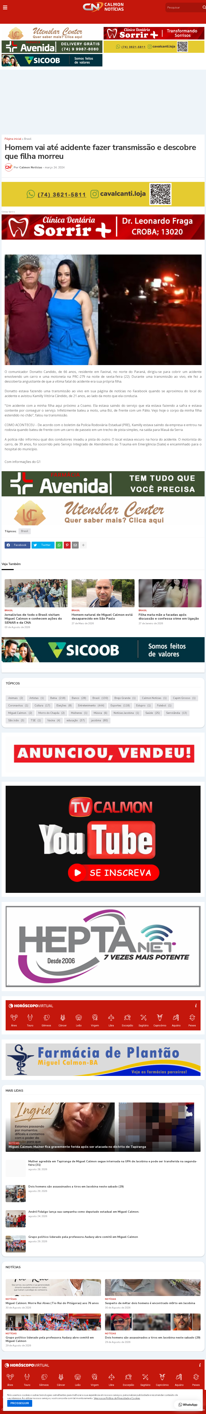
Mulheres (79, 713)
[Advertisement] (103, 101)
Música (100, 713)
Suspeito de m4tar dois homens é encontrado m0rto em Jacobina (150, 1303)
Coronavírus (18, 705)
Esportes (120, 705)
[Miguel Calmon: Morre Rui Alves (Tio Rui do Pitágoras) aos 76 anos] (53, 1287)
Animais (15, 698)
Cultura (42, 705)
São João (16, 720)
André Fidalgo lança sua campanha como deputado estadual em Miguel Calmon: (83, 1212)
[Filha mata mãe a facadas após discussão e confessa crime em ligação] (170, 593)
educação (76, 720)
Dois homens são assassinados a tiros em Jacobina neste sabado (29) (76, 1186)
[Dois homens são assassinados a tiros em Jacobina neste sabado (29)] (16, 1193)
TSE (36, 720)
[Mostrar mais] (83, 545)
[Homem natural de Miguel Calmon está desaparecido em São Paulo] (103, 593)
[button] (5, 7)
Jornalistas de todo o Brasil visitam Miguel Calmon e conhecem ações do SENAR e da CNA (33, 619)
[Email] (75, 545)
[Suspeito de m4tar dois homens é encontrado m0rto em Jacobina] (153, 1287)
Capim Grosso (184, 698)
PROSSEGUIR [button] (19, 1403)
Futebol (164, 705)
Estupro (143, 705)
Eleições (64, 705)
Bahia (57, 698)
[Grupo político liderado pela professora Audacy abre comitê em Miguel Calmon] (16, 1244)
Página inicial (13, 139)
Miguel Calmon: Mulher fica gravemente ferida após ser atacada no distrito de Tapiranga (77, 1147)
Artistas (36, 698)
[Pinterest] (67, 545)
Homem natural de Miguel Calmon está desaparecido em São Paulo (102, 617)
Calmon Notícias (154, 698)
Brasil (27, 139)
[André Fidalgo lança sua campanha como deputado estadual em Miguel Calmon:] (16, 1218)
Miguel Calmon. (20, 713)
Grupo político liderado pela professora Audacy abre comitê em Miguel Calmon (83, 1237)
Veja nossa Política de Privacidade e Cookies (117, 1398)
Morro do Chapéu (51, 713)
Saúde (152, 713)
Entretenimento (91, 705)
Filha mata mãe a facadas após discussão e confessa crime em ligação (169, 617)
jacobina (99, 720)
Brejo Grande (125, 698)
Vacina (53, 720)
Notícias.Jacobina (126, 713)
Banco (79, 698)
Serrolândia (176, 713)
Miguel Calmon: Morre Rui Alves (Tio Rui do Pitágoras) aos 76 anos (52, 1303)
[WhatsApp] (59, 545)
